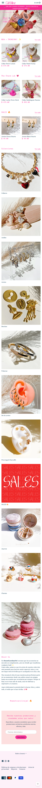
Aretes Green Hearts (8, 136)
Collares (4, 193)
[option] (21, 21)
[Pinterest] (8, 761)
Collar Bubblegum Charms (31, 100)
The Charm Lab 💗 (10, 76)
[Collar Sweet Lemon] (10, 53)
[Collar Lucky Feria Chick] (10, 89)
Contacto (22, 769)
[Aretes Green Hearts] (10, 125)
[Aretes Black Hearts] (31, 125)
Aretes (3, 282)
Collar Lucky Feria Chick (10, 100)
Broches (4, 326)
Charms (4, 593)
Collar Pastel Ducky (28, 64)
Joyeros (4, 549)
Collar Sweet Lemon (8, 64)
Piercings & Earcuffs (8, 460)
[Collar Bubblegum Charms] (31, 89)
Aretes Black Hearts (29, 136)
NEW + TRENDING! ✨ (11, 39)
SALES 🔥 (5, 112)
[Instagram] (5, 761)
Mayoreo (14, 769)
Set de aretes (5, 415)
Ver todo (38, 40)
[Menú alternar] (2, 2)
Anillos (3, 237)
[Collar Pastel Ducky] (31, 53)
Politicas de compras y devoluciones (13, 767)
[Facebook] (3, 761)
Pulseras (4, 371)
